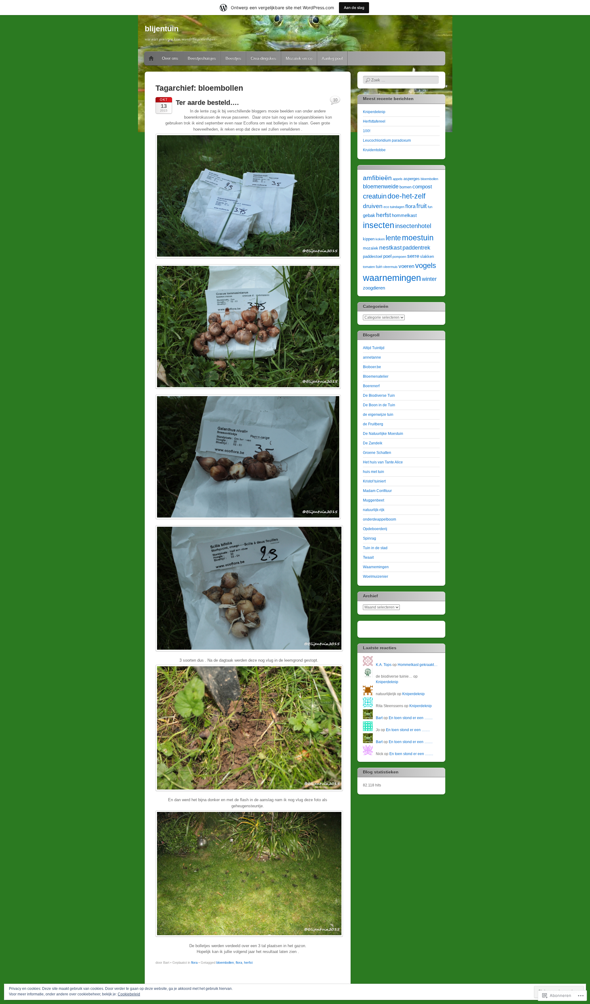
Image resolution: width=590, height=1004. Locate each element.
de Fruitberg (373, 424)
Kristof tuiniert (374, 481)
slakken (427, 256)
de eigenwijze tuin (378, 414)
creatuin (375, 196)
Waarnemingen (376, 567)
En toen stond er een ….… (411, 718)
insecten (378, 225)
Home (151, 58)
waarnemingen (392, 278)
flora (194, 962)
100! (366, 131)
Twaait (368, 557)
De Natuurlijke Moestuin (383, 433)
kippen (369, 239)
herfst (248, 962)
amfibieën (377, 177)
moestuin (418, 237)
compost (422, 187)
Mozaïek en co (299, 58)
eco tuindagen (394, 207)
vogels (425, 265)
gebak (369, 215)
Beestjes (233, 58)
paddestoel (372, 256)
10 (335, 100)
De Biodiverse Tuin (379, 395)
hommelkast (404, 215)
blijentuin (162, 28)
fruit (421, 206)
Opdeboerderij (375, 529)
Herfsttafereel (374, 121)
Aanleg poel (332, 58)
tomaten (369, 267)
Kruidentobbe (374, 150)
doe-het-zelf (406, 196)
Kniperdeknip (374, 112)
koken (380, 239)
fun (430, 207)
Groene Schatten (377, 453)
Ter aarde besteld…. (207, 102)
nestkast (390, 247)
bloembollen (225, 962)
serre (413, 256)
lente (393, 238)
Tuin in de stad (375, 548)
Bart (379, 718)
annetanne (372, 357)
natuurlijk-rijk (373, 510)
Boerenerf (371, 386)
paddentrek (416, 248)
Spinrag (369, 538)
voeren (406, 266)
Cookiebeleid (129, 994)
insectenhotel (413, 225)
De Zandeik (372, 443)
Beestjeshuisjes (202, 58)
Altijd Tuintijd (373, 348)
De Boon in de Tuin (379, 405)
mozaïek (370, 248)
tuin (379, 266)
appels (398, 179)
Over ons (170, 58)
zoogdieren (374, 287)
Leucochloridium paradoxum (387, 140)
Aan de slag (354, 7)
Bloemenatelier (375, 376)
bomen (405, 187)
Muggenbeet (373, 500)
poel (387, 256)
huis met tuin (373, 472)
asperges (411, 178)
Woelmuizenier (375, 576)
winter (429, 279)
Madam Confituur (377, 491)
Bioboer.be (372, 367)
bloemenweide (381, 186)
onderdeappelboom (379, 519)
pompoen (399, 256)
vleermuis (390, 267)
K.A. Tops (383, 665)
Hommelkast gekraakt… (418, 665)
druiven (373, 206)
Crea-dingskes (263, 58)
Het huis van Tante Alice (383, 462)
